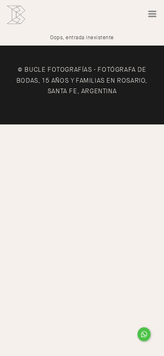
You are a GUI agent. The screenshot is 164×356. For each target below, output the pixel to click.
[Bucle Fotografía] (16, 14)
